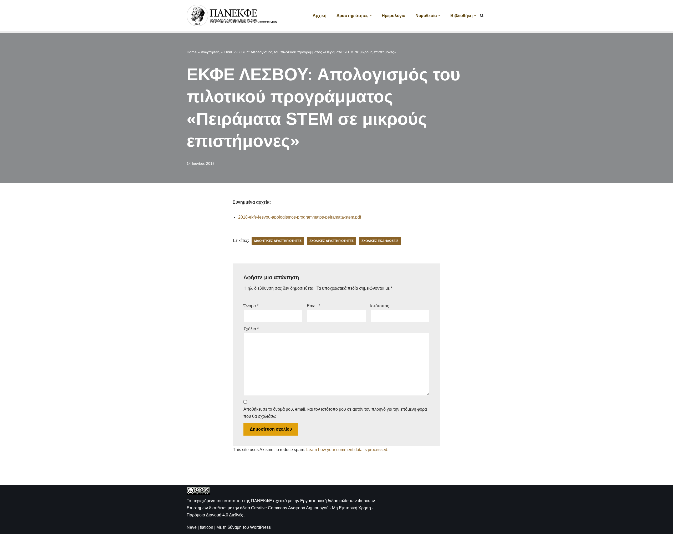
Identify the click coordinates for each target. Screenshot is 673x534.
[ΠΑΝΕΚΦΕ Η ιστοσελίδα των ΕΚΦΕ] (233, 15)
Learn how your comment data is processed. (347, 449)
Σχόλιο (251, 329)
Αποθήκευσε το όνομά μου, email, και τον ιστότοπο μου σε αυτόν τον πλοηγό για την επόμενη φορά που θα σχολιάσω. (335, 413)
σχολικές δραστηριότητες (331, 241)
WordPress (260, 527)
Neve (192, 527)
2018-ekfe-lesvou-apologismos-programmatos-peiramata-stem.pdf (299, 217)
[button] (371, 15)
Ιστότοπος (379, 306)
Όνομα (250, 306)
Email (313, 306)
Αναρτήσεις (210, 52)
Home (192, 52)
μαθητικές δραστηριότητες (278, 241)
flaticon (206, 527)
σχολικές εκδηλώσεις (379, 241)
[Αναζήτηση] (482, 15)
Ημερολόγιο (393, 15)
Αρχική (320, 15)
